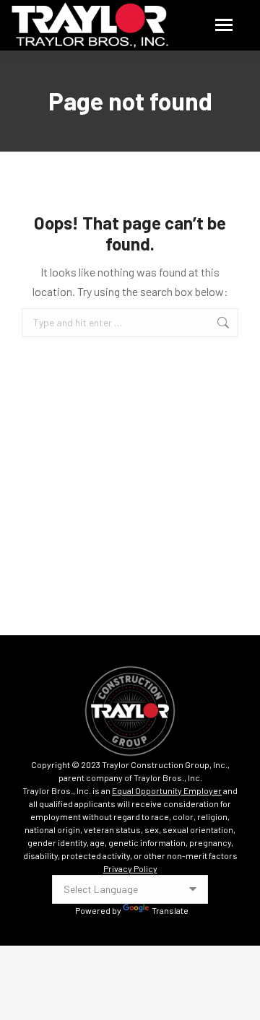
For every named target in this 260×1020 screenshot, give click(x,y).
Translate (170, 910)
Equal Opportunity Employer (167, 790)
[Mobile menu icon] (223, 25)
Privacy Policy (130, 868)
